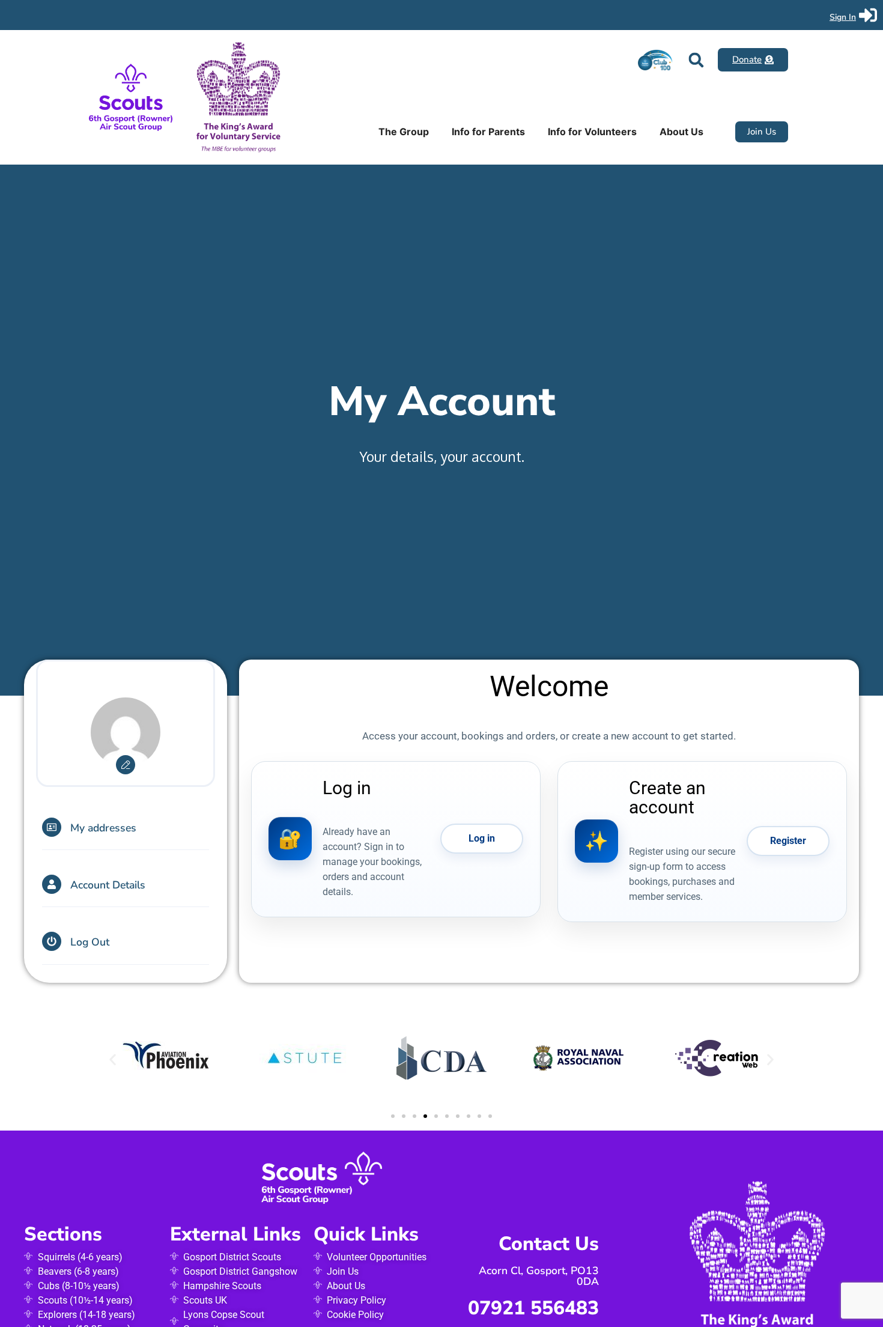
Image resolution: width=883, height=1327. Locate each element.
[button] (696, 60)
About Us (681, 132)
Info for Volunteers (592, 132)
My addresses (103, 828)
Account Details (107, 885)
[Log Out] (51, 941)
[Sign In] (868, 15)
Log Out (89, 942)
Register (788, 840)
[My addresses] (51, 827)
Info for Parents (488, 132)
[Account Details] (51, 884)
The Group (403, 132)
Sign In (843, 17)
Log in (482, 838)
